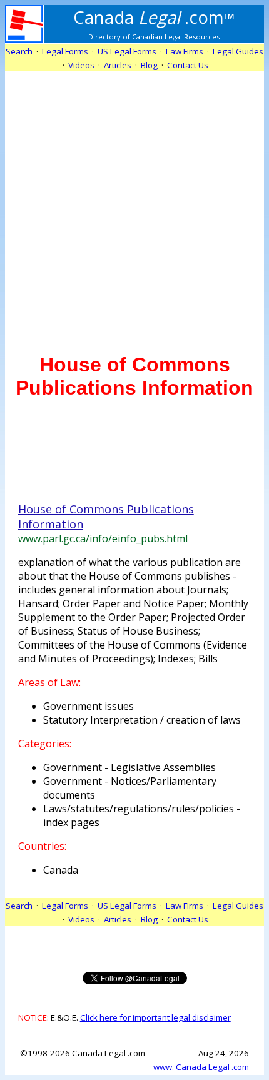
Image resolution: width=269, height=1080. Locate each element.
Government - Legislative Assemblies (129, 767)
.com (154, 17)
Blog (149, 65)
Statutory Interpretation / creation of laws (142, 720)
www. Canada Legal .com (201, 1066)
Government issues (88, 706)
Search (19, 51)
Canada (60, 870)
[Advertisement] (134, 205)
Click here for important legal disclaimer (155, 1017)
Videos (81, 65)
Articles (117, 65)
